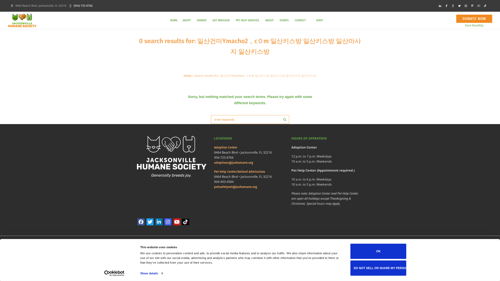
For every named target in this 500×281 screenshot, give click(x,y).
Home (187, 75)
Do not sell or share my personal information (380, 267)
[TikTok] (186, 222)
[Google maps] (453, 6)
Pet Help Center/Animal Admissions (239, 171)
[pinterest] (472, 6)
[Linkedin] (440, 6)
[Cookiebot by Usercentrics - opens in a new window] (114, 273)
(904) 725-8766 (83, 5)
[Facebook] (446, 6)
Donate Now (474, 19)
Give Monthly (474, 25)
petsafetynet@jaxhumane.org (235, 187)
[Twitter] (459, 6)
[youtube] (478, 6)
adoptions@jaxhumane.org (233, 163)
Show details (149, 273)
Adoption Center (225, 147)
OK (378, 251)
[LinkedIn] (158, 221)
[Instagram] (465, 6)
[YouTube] (176, 221)
